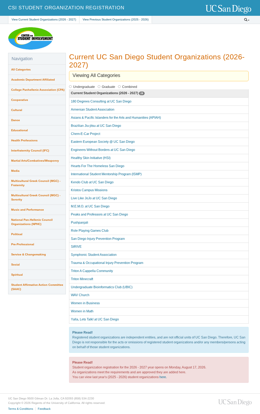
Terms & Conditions (20, 408)
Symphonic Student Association (94, 254)
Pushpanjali (79, 222)
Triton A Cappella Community (92, 271)
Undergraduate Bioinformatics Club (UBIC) (101, 287)
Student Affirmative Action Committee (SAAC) (37, 287)
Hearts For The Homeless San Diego (97, 166)
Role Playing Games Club (89, 230)
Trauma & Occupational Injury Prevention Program (107, 263)
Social (15, 264)
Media (15, 170)
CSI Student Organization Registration (66, 7)
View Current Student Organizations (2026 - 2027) (44, 19)
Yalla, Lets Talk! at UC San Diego (95, 319)
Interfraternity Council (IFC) (30, 150)
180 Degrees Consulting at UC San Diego (101, 101)
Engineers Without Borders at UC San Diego (103, 150)
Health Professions (24, 140)
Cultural (16, 110)
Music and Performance (27, 209)
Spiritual (17, 274)
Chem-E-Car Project (85, 134)
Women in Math (82, 311)
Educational (19, 130)
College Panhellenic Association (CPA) (38, 89)
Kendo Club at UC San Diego (92, 182)
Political (16, 234)
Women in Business (85, 303)
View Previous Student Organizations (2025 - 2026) (116, 19)
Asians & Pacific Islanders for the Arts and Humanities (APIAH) (116, 117)
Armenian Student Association (92, 109)
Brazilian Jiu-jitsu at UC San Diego (96, 125)
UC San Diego (228, 9)
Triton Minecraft (82, 279)
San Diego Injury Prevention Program (98, 238)
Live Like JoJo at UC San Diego (94, 198)
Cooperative (19, 99)
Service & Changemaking (28, 254)
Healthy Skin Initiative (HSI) (90, 158)
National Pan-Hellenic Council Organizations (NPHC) (32, 222)
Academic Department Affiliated (33, 79)
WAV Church (80, 295)
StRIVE (76, 246)
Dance (15, 120)
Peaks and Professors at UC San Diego (99, 214)
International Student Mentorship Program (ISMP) (106, 174)
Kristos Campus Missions (89, 190)
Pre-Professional (22, 244)
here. (163, 377)
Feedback (44, 408)
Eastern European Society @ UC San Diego (103, 141)
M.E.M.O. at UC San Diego (90, 206)
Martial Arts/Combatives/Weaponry (35, 160)
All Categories (21, 69)
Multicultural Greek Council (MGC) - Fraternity (36, 183)
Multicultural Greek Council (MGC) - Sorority (36, 197)
